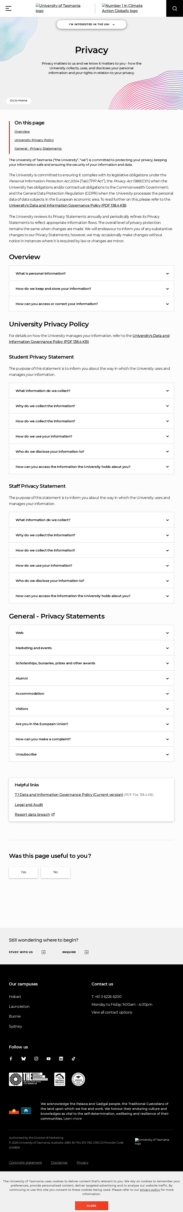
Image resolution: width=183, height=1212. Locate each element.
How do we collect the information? (45, 421)
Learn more (73, 1119)
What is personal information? (41, 273)
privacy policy (150, 1189)
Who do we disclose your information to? (50, 451)
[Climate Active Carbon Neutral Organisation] (59, 1080)
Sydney (15, 1026)
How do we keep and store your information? (53, 288)
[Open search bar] (174, 8)
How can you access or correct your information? (57, 304)
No (55, 872)
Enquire (69, 952)
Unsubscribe (26, 754)
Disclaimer (59, 1163)
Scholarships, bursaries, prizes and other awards (55, 663)
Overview (22, 132)
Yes (23, 872)
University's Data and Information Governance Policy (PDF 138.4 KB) (67, 205)
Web (19, 633)
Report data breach (32, 814)
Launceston (19, 1006)
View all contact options (112, 1012)
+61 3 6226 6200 (108, 997)
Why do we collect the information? (45, 406)
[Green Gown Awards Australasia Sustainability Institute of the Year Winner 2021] (78, 1080)
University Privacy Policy (34, 140)
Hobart (15, 997)
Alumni (22, 678)
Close (91, 1205)
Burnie (15, 1016)
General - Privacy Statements (38, 149)
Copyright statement (25, 1163)
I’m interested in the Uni (89, 24)
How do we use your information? (44, 436)
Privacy (82, 1163)
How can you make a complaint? (43, 739)
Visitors (22, 709)
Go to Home (18, 100)
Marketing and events (34, 648)
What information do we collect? (43, 391)
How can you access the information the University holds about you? (73, 467)
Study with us (21, 952)
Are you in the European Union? (42, 724)
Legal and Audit (29, 805)
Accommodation (30, 693)
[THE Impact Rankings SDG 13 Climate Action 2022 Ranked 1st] (28, 1080)
